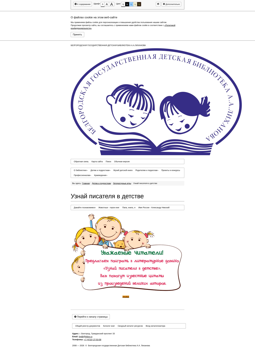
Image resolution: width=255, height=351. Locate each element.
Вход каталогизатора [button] (155, 326)
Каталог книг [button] (109, 326)
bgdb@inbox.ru (85, 336)
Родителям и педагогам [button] (146, 170)
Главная (86, 183)
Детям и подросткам (101, 183)
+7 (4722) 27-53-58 (92, 339)
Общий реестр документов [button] (87, 326)
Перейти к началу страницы (92, 316)
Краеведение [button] (100, 175)
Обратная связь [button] (81, 161)
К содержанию (84, 4)
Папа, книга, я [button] (128, 207)
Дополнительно (172, 4)
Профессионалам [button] (82, 175)
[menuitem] (81, 161)
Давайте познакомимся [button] (84, 207)
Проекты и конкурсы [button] (170, 170)
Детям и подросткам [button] (100, 170)
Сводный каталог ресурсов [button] (130, 326)
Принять (77, 34)
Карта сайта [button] (97, 161)
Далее (126, 297)
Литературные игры (122, 183)
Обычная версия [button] (122, 161)
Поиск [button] (108, 161)
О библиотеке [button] (80, 170)
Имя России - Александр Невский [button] (153, 207)
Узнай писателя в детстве (145, 183)
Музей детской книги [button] (122, 170)
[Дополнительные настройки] (158, 4)
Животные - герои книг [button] (108, 207)
